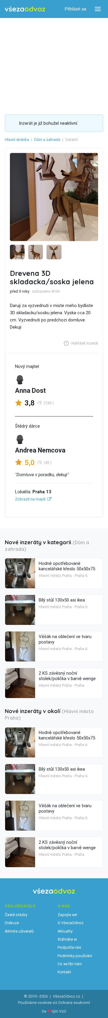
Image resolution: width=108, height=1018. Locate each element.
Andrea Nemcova (40, 450)
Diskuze (12, 923)
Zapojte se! (67, 914)
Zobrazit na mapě (30, 499)
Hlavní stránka (17, 139)
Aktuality (65, 931)
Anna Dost (30, 390)
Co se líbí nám (70, 964)
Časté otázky (16, 914)
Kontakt (64, 972)
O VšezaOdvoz (70, 923)
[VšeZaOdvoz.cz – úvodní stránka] (25, 9)
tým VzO (59, 1011)
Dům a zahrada (47, 139)
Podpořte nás (69, 947)
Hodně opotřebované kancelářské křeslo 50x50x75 (67, 566)
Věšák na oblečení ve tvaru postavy (65, 639)
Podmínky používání (75, 956)
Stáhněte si (67, 939)
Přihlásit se (75, 9)
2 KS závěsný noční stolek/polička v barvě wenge (67, 675)
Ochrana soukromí (74, 1002)
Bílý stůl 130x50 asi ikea (62, 600)
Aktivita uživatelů (19, 931)
